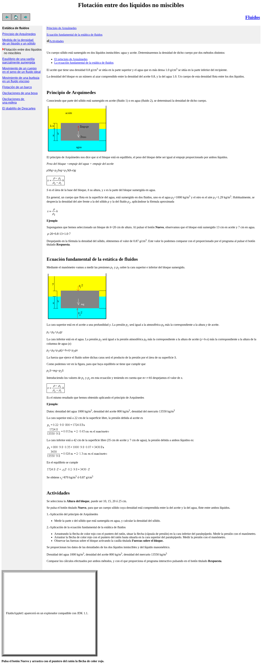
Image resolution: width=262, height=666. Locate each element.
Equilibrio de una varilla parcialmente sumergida (18, 60)
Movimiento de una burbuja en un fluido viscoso (20, 79)
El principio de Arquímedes (70, 59)
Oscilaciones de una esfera (13, 100)
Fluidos (252, 17)
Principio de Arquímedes (62, 28)
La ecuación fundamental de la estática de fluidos (84, 62)
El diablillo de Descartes (18, 108)
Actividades (56, 41)
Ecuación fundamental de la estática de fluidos (74, 34)
